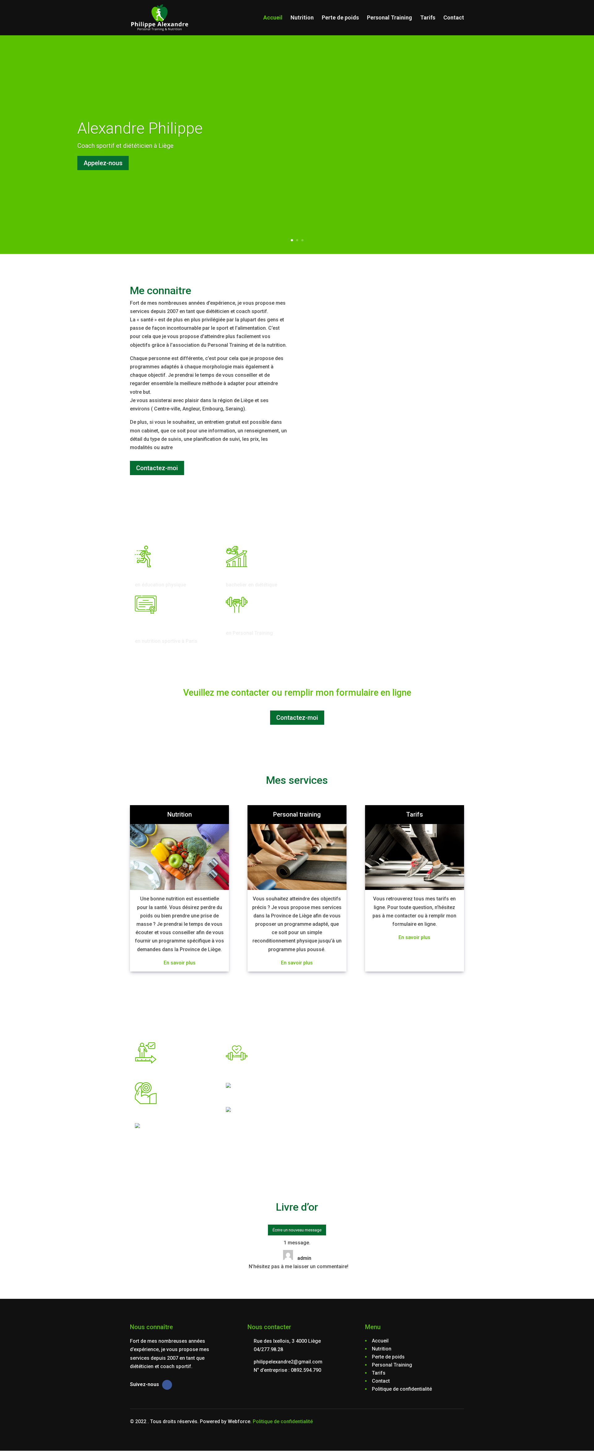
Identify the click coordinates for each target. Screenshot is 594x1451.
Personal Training (389, 18)
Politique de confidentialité (283, 1421)
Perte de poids (340, 18)
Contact (453, 18)
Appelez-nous (103, 163)
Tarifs (427, 18)
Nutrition (302, 18)
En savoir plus (180, 963)
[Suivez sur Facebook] (167, 1385)
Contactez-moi (157, 468)
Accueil (272, 18)
